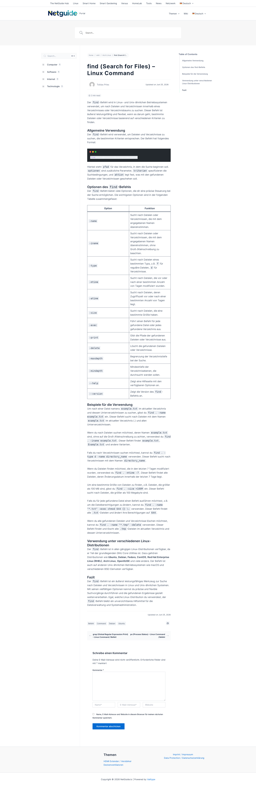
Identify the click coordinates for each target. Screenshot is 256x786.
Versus (124, 3)
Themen (173, 13)
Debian (112, 623)
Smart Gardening (108, 3)
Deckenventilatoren (113, 764)
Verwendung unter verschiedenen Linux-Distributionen (197, 82)
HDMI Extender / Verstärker (117, 761)
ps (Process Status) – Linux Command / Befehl (147, 635)
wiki (98, 55)
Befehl (91, 623)
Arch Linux (107, 55)
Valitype (151, 779)
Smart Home (89, 3)
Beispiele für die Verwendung (195, 74)
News (158, 3)
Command (101, 623)
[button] (192, 3)
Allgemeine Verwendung (192, 60)
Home (91, 55)
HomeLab (137, 3)
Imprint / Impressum (183, 754)
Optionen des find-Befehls (193, 67)
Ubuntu (121, 623)
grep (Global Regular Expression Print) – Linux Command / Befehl (110, 635)
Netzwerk (170, 3)
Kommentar (98, 670)
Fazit (184, 90)
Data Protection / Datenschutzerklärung (184, 758)
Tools (149, 3)
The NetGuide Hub (59, 3)
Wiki (186, 13)
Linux (75, 3)
